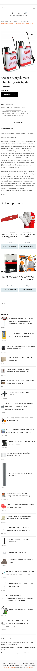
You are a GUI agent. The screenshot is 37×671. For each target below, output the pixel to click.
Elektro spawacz (7, 8)
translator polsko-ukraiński (12, 115)
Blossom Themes (9, 667)
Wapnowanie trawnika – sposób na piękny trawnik (17, 653)
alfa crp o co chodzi (13, 110)
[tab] (18, 123)
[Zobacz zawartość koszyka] (25, 13)
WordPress (29, 667)
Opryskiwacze (15, 107)
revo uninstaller (8, 113)
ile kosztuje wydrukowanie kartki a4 (15, 111)
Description (18, 122)
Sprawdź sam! (9, 94)
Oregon (24, 107)
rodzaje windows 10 (23, 113)
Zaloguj (19, 15)
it (30, 111)
